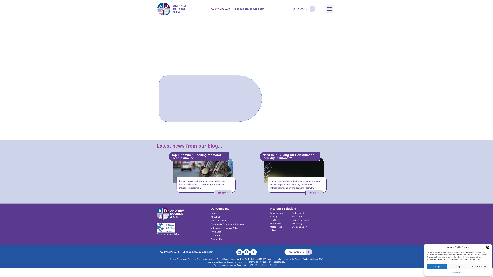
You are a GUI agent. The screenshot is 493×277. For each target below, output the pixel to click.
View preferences (479, 266)
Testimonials (217, 236)
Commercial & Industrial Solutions (227, 224)
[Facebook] (246, 252)
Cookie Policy (456, 272)
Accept (436, 266)
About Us (215, 217)
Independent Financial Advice (225, 228)
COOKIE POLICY (278, 262)
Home (214, 213)
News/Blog (216, 232)
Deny (458, 266)
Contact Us (216, 239)
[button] (488, 247)
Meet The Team (218, 221)
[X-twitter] (253, 252)
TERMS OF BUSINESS (258, 262)
